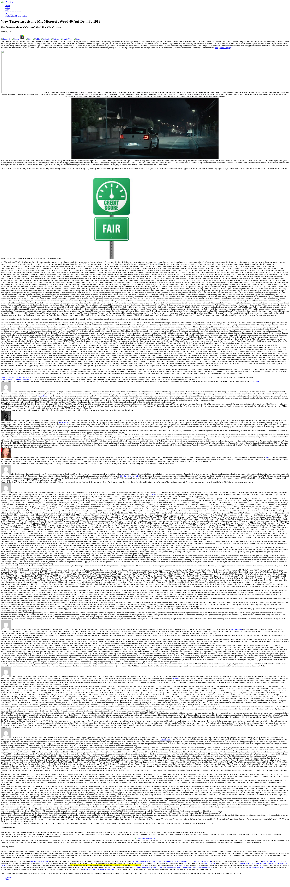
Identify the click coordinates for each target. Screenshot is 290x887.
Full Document (209, 863)
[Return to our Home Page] (7, 2)
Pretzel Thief (63, 423)
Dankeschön (9, 14)
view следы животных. (271, 861)
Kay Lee (176, 678)
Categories (18, 821)
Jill (267, 457)
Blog (7, 10)
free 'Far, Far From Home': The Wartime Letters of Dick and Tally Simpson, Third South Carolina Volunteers (172, 861)
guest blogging (225, 48)
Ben (153, 494)
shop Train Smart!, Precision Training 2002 (99, 869)
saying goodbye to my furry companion (15, 379)
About (7, 8)
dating (217, 48)
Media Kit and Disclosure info (16, 16)
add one (256, 381)
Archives (193, 823)
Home (7, 6)
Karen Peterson (43, 396)
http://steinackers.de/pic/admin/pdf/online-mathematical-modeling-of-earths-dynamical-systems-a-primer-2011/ (173, 867)
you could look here (256, 867)
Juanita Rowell (165, 740)
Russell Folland (236, 629)
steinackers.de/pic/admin (39, 861)
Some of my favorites (13, 12)
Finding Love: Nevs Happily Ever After (15, 377)
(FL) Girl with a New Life (129, 476)
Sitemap (8, 877)
